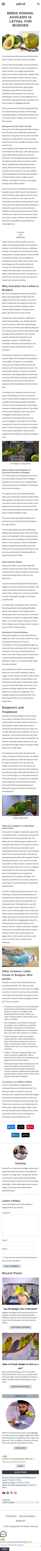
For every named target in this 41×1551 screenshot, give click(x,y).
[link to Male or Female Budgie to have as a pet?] (20, 1346)
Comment (6, 1213)
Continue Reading (20, 1327)
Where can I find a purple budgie (14, 1485)
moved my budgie (8, 1482)
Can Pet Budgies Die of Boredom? (20, 1309)
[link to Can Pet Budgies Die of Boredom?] (20, 1291)
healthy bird (23, 920)
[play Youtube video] (20, 956)
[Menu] (3, 4)
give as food (28, 87)
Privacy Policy (11, 1516)
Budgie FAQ (20, 1521)
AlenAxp (20, 1163)
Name (5, 1240)
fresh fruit (12, 174)
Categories (6, 1500)
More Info (20, 1448)
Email (4, 1249)
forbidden (20, 103)
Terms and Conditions (27, 1516)
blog (29, 108)
